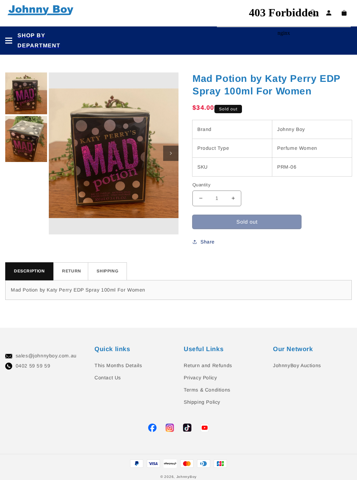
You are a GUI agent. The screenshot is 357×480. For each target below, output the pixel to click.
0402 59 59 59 (33, 366)
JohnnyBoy (186, 477)
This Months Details (118, 365)
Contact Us (107, 377)
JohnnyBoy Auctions (297, 365)
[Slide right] (170, 153)
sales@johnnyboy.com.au (46, 355)
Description (29, 271)
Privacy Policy (200, 377)
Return (71, 271)
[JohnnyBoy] (41, 13)
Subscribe (14, 219)
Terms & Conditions (207, 390)
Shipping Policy (202, 402)
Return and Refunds (208, 365)
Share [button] (207, 242)
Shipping (107, 271)
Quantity (201, 184)
